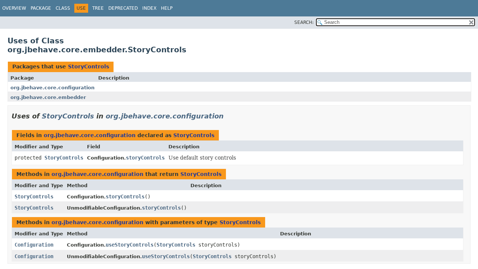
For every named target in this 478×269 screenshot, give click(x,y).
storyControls (145, 158)
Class (63, 8)
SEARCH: (304, 22)
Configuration (34, 245)
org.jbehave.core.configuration (52, 87)
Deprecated (123, 8)
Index (149, 8)
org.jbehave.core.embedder (48, 97)
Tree (98, 8)
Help (167, 8)
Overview (14, 8)
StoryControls (88, 66)
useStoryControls (129, 245)
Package (41, 8)
